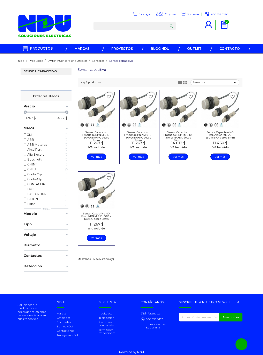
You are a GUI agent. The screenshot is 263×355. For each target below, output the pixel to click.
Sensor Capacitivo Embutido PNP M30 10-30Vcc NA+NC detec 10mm (178, 136)
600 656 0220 (155, 319)
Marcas (61, 313)
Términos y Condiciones (107, 331)
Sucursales (64, 322)
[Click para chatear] (241, 344)
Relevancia (215, 82)
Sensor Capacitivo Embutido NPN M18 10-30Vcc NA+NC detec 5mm (96, 136)
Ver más (96, 156)
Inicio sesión (106, 317)
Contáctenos (65, 330)
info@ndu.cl (153, 313)
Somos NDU (65, 326)
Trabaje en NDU (67, 335)
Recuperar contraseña (106, 323)
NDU (140, 352)
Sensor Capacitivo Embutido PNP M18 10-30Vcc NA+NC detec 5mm (138, 136)
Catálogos (63, 317)
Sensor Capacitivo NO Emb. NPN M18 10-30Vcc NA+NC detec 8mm (96, 216)
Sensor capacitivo (40, 71)
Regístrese (106, 313)
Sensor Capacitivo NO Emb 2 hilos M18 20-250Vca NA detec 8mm (220, 135)
